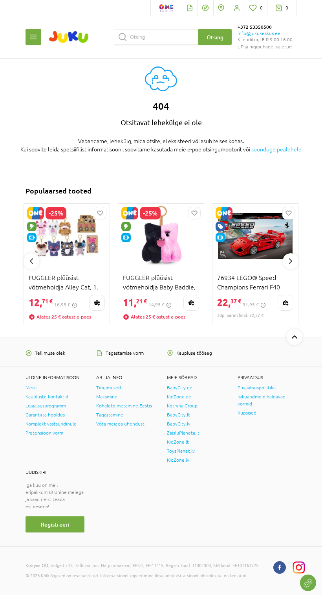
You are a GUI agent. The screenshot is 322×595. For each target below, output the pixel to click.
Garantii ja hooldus (45, 415)
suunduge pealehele (276, 149)
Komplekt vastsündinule (51, 424)
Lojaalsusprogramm (46, 406)
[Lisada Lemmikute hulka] (100, 213)
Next (290, 261)
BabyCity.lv (178, 424)
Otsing (215, 37)
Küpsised (247, 413)
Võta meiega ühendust (120, 424)
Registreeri (55, 524)
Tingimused (108, 388)
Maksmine (106, 397)
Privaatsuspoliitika (257, 388)
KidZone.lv (178, 460)
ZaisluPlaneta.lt (183, 433)
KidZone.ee (179, 397)
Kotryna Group (182, 406)
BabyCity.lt (178, 415)
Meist (31, 388)
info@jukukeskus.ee (259, 33)
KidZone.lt (178, 442)
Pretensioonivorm (44, 433)
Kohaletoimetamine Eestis (124, 406)
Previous (31, 261)
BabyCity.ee (179, 388)
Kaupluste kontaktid (47, 397)
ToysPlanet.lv (181, 451)
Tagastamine (109, 415)
